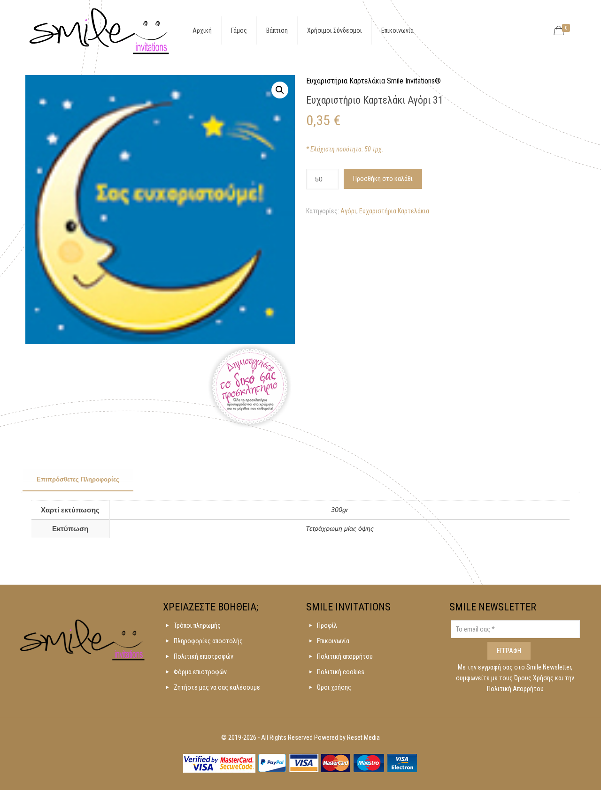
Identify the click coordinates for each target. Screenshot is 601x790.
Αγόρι (348, 211)
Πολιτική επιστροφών (203, 656)
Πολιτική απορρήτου (345, 656)
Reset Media (363, 737)
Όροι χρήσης (334, 687)
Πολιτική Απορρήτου (515, 688)
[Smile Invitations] (99, 30)
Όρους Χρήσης (534, 678)
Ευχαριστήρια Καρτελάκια (394, 211)
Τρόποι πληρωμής (197, 625)
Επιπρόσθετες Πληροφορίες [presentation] (78, 479)
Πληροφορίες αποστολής (208, 641)
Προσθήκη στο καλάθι (383, 178)
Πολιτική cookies (340, 672)
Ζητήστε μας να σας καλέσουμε (217, 687)
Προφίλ (327, 625)
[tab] (78, 480)
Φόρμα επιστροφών (200, 672)
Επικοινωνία (333, 641)
